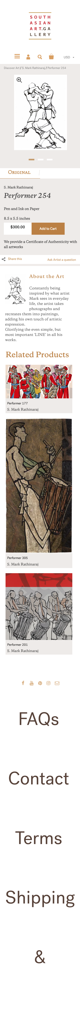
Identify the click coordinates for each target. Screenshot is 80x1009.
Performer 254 (57, 68)
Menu (17, 57)
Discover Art (11, 68)
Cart (51, 57)
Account (28, 57)
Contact (38, 779)
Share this (15, 259)
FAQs (38, 719)
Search (40, 57)
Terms (38, 838)
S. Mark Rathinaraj (33, 68)
